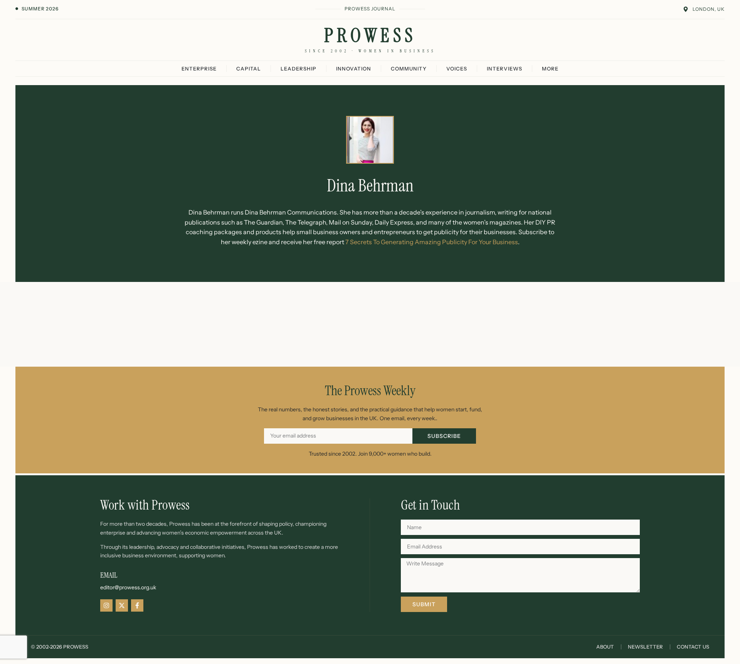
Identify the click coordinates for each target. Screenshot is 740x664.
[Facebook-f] (137, 605)
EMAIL (108, 575)
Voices (456, 68)
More (550, 68)
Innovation (353, 68)
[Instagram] (106, 605)
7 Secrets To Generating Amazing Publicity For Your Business (431, 242)
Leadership (298, 68)
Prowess (370, 35)
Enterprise (199, 68)
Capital (248, 68)
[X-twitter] (122, 605)
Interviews (504, 68)
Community (409, 68)
